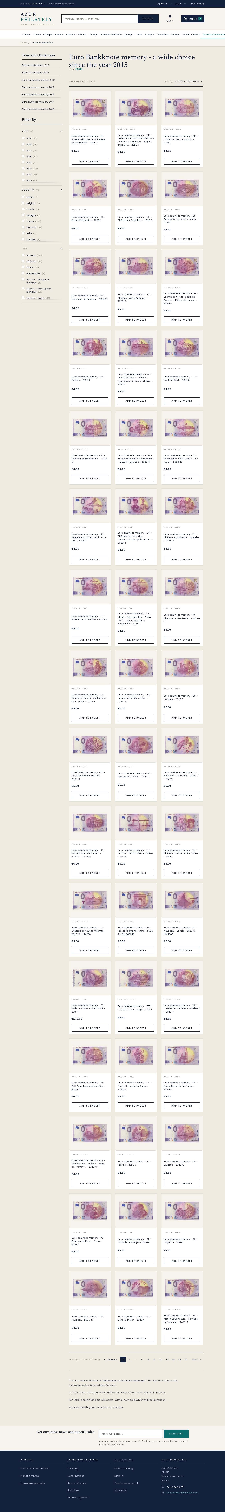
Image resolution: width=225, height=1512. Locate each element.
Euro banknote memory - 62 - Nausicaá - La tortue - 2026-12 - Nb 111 (181, 775)
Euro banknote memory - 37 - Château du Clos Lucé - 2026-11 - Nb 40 (181, 853)
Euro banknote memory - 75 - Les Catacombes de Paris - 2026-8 (88, 775)
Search (148, 18)
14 (173, 1359)
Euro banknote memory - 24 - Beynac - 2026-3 (88, 378)
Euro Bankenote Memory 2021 (38, 80)
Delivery (73, 1468)
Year (27, 131)
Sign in (118, 1475)
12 (167, 1359)
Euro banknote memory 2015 (38, 87)
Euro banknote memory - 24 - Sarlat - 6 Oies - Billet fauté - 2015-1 (88, 1008)
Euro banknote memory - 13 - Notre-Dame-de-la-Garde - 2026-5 (134, 1086)
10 (160, 1359)
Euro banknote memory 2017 (38, 101)
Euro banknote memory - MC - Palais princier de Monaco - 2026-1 (181, 139)
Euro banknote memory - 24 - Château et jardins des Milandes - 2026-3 (181, 537)
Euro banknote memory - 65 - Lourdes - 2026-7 (180, 697)
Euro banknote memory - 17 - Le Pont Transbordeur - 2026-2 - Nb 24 (135, 853)
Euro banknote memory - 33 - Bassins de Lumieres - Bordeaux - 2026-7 (182, 1008)
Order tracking (197, 3)
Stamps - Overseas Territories (105, 34)
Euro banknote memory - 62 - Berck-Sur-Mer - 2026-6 (135, 1318)
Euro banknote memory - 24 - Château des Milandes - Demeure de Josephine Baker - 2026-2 (135, 537)
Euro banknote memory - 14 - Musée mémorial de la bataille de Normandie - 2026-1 (88, 139)
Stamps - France (31, 34)
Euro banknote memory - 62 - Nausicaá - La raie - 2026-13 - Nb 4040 (180, 930)
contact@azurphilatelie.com (182, 1492)
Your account (123, 1460)
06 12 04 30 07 (36, 3)
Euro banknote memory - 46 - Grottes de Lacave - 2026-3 (135, 775)
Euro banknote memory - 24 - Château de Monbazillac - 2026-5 (90, 458)
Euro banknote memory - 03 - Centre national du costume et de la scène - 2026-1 (89, 698)
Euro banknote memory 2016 (38, 94)
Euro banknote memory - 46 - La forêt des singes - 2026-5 (135, 1241)
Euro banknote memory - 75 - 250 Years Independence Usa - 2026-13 (88, 1086)
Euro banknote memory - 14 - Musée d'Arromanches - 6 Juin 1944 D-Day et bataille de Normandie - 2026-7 (135, 618)
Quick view (106, 103)
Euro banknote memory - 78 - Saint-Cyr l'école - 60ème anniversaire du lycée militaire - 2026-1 (135, 379)
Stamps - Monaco (53, 34)
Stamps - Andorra (76, 34)
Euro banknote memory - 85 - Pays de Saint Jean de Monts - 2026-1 (181, 219)
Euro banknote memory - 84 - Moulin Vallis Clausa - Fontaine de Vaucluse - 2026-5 (181, 1318)
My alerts (120, 1490)
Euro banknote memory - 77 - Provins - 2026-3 (135, 1163)
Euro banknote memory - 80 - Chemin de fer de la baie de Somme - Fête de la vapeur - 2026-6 (181, 298)
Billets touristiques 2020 (35, 65)
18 (186, 1359)
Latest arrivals (187, 81)
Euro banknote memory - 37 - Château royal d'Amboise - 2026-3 (134, 297)
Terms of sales (77, 1483)
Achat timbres (30, 1475)
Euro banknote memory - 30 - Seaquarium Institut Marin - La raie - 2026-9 (89, 537)
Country (30, 190)
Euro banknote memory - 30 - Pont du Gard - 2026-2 (180, 378)
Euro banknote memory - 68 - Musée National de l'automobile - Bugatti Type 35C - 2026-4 (135, 458)
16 (179, 1359)
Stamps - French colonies (185, 34)
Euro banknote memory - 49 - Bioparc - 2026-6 (180, 1241)
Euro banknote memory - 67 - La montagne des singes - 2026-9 (135, 698)
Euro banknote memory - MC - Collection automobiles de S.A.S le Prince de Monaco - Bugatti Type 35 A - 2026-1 (136, 140)
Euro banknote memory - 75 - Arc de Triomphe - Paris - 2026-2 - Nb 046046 (136, 930)
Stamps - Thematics (156, 34)
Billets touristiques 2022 (35, 72)
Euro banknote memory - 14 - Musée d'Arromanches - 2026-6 (89, 618)
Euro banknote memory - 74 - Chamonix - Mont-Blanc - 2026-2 (182, 618)
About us (73, 1490)
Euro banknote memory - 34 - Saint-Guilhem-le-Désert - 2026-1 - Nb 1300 (88, 853)
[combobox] (100, 19)
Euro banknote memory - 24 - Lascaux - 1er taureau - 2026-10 (89, 297)
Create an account (126, 1483)
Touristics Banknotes (38, 55)
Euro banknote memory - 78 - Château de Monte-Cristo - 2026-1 (88, 1241)
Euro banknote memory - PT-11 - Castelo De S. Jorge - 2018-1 (135, 1008)
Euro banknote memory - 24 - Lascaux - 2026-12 (180, 1163)
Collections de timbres (35, 1468)
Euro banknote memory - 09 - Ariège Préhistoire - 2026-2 (89, 218)
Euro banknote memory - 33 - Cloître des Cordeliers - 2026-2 (135, 218)
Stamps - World (133, 34)
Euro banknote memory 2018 (38, 109)
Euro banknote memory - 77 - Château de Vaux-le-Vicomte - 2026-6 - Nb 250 (88, 930)
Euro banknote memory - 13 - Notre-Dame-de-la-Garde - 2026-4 (180, 1086)
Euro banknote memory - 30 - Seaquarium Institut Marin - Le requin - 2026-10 (181, 458)
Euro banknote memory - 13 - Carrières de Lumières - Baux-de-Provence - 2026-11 (88, 1163)
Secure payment (78, 1497)
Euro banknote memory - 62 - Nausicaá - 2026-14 (88, 1318)
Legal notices (76, 1475)
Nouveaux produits (33, 1483)
